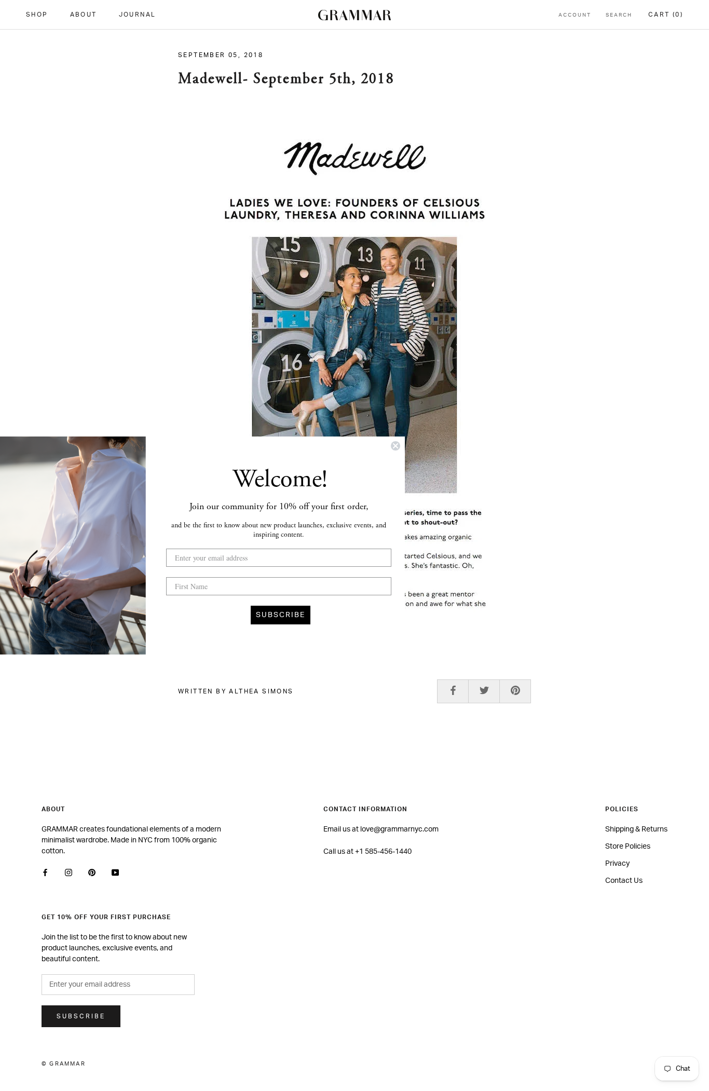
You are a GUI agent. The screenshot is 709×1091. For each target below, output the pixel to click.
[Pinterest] (92, 872)
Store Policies (627, 846)
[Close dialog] (395, 446)
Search (619, 15)
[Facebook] (45, 872)
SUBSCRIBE (280, 615)
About (83, 14)
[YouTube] (115, 872)
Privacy (617, 863)
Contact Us (624, 880)
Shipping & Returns (636, 829)
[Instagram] (68, 872)
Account (574, 15)
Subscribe (81, 1016)
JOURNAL (137, 14)
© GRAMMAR (64, 1064)
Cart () (665, 14)
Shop (37, 14)
